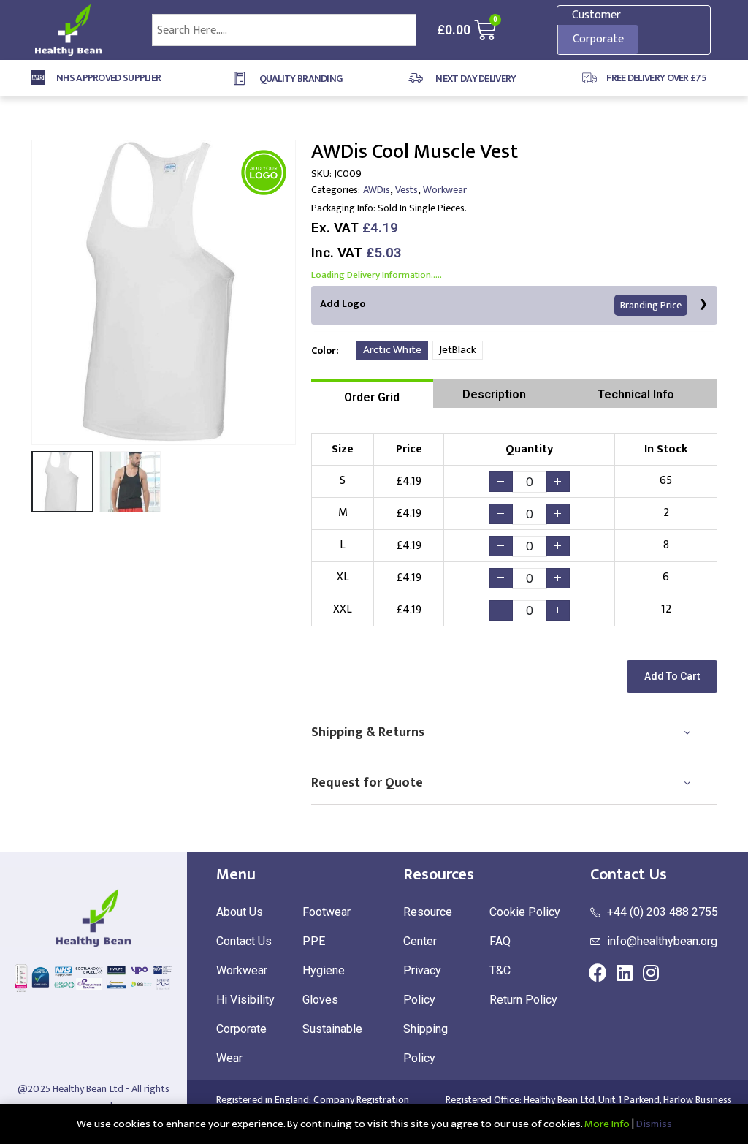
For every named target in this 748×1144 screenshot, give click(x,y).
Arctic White (392, 350)
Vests (406, 189)
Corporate (598, 39)
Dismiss (654, 1124)
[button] (672, 676)
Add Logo (501, 304)
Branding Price (651, 305)
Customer (596, 15)
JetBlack (457, 350)
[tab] (372, 393)
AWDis (376, 189)
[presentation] (34, 292)
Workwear (445, 189)
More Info (607, 1124)
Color (323, 350)
